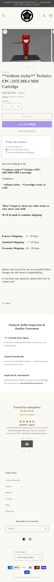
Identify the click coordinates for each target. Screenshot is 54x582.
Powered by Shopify (34, 577)
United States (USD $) (25, 557)
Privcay (9, 499)
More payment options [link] (27, 131)
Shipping (5, 97)
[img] (27, 411)
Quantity (5, 101)
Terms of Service (13, 480)
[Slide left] (21, 67)
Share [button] (7, 303)
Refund (9, 492)
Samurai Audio (23, 577)
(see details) (30, 152)
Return (9, 486)
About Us (10, 511)
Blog (8, 505)
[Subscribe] (45, 529)
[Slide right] (33, 67)
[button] (3, 16)
